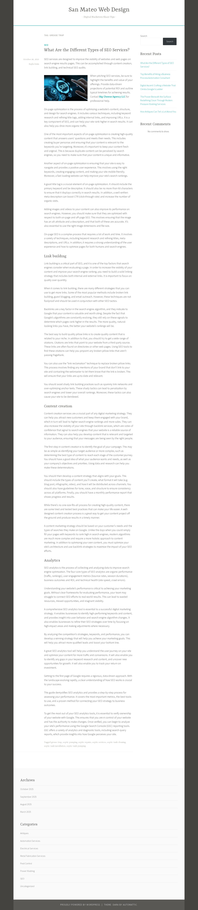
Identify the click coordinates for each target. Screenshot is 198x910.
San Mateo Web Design (99, 10)
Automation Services (30, 840)
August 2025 (26, 804)
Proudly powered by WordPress (80, 904)
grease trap (56, 742)
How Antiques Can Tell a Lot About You (158, 111)
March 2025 (25, 811)
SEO (46, 45)
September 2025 (28, 796)
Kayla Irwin (34, 64)
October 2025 (26, 789)
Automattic (130, 904)
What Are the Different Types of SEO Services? (86, 50)
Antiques (24, 833)
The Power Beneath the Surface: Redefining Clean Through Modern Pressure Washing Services (156, 100)
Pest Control (26, 863)
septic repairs (84, 742)
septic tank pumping (76, 746)
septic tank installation (54, 746)
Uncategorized (27, 886)
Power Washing (27, 870)
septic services (99, 742)
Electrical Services (29, 848)
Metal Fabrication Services (32, 855)
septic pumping (70, 742)
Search (143, 35)
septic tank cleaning (116, 742)
